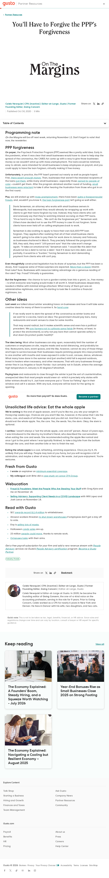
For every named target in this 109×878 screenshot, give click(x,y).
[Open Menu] (104, 3)
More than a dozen (80, 267)
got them (21, 181)
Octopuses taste (19, 538)
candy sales (29, 529)
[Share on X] (94, 104)
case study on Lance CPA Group (60, 476)
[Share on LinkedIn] (98, 104)
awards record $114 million (29, 512)
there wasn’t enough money (26, 178)
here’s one (62, 307)
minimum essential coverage (51, 471)
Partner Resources (30, 4)
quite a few (83, 197)
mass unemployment (46, 197)
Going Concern (51, 596)
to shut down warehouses (53, 517)
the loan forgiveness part (56, 200)
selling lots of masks (28, 525)
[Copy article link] (103, 104)
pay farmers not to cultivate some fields (51, 329)
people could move (31, 534)
